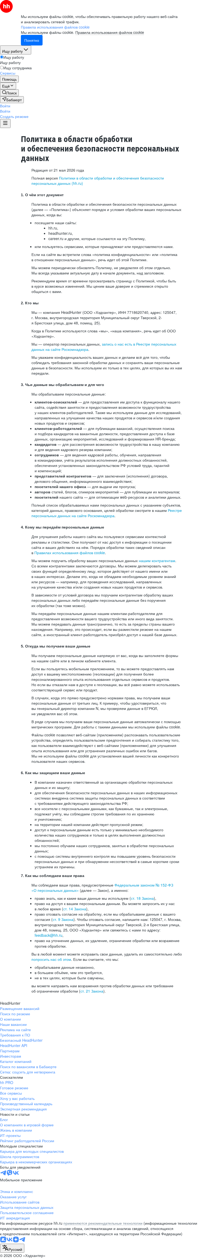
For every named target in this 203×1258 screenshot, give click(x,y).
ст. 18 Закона (142, 898)
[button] (5, 105)
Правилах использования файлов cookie (69, 552)
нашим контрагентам (157, 560)
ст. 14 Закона (74, 908)
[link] (9, 92)
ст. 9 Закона (63, 919)
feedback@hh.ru (48, 935)
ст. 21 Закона (91, 991)
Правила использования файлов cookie (109, 32)
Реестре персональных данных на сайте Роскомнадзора (106, 513)
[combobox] (12, 1248)
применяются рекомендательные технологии (102, 1223)
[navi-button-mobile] (5, 123)
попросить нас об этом (51, 959)
